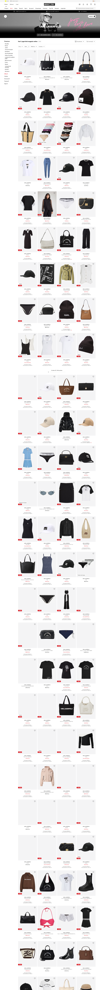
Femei (6, 4)
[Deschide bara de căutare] (76, 8)
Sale (26, 46)
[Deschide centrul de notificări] (87, 4)
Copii (17, 4)
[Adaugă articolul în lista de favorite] (35, 51)
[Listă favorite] (91, 4)
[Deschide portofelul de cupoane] (79, 4)
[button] (79, 41)
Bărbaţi (12, 4)
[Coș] (95, 4)
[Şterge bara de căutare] (94, 8)
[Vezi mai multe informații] (28, 83)
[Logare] (83, 4)
